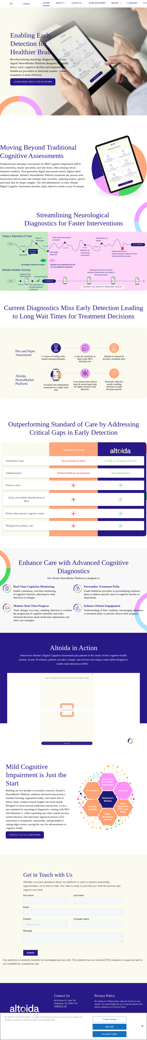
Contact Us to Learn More (24, 835)
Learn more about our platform (33, 82)
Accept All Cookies (109, 1034)
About (60, 3)
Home (46, 3)
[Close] (142, 1026)
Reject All (109, 1027)
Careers (132, 3)
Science (76, 3)
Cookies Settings (109, 1019)
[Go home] (25, 3)
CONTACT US (60, 1006)
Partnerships (97, 3)
